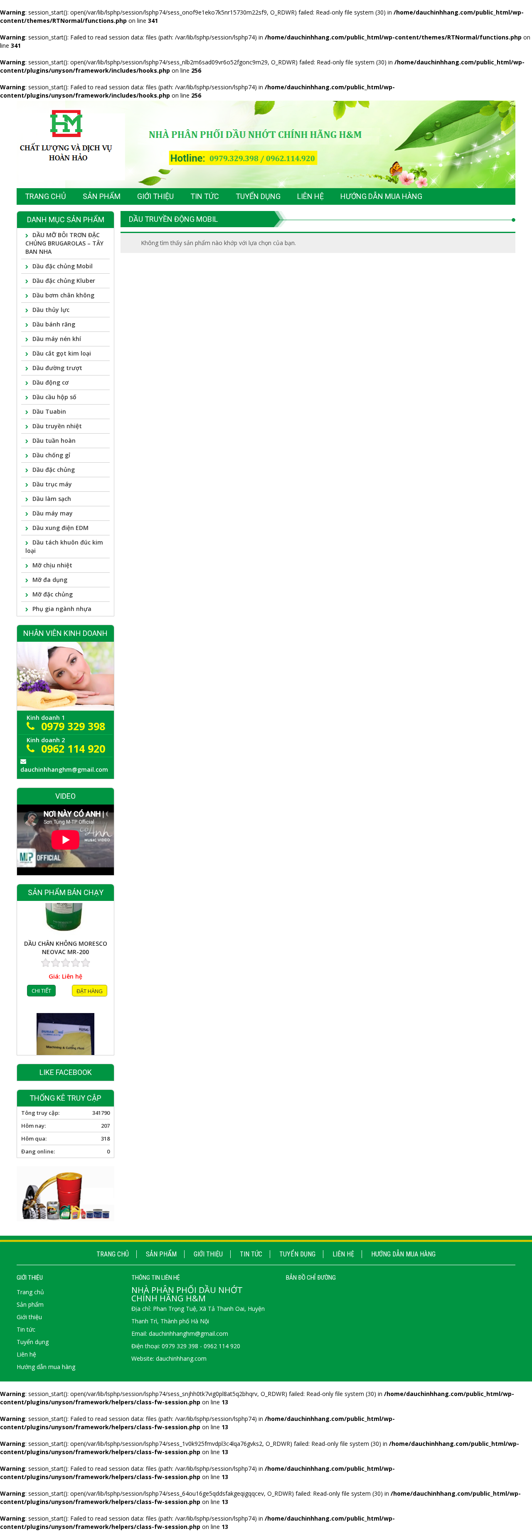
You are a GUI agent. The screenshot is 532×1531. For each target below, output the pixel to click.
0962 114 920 (73, 748)
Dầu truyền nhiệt (57, 426)
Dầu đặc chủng (53, 470)
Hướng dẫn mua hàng (403, 1254)
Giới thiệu (208, 1254)
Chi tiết (41, 1036)
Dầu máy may (52, 513)
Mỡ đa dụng (49, 580)
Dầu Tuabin (49, 411)
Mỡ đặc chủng (52, 594)
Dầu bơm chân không (63, 295)
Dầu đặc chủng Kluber (63, 281)
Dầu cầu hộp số (54, 397)
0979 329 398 (73, 726)
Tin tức (251, 1254)
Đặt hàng (89, 1037)
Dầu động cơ (50, 382)
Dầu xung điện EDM (60, 528)
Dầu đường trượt (57, 368)
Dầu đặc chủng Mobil (62, 266)
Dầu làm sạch (51, 499)
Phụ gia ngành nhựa (61, 609)
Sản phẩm (161, 1254)
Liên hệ (343, 1254)
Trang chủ (112, 1254)
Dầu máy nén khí (56, 339)
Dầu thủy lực (50, 310)
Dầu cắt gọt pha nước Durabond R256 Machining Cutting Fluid (65, 994)
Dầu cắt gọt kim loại (61, 353)
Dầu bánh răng (53, 324)
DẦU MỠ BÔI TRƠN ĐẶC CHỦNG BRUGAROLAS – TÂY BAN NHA (64, 243)
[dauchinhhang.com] (266, 144)
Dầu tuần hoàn (54, 440)
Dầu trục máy (52, 484)
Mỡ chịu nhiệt (52, 565)
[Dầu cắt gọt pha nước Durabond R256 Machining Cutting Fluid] (65, 945)
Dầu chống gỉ (51, 455)
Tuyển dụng (297, 1254)
